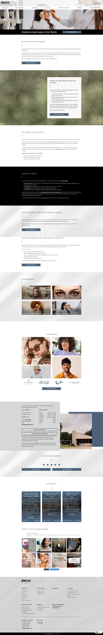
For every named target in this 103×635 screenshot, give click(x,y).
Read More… (31, 517)
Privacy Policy (25, 597)
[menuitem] (5, 8)
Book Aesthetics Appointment (40, 433)
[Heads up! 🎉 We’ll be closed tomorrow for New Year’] (74, 560)
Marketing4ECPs (49, 633)
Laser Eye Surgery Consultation (28, 613)
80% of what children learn (53, 141)
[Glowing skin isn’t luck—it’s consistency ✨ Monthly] (59, 545)
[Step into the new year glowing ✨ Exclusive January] (44, 560)
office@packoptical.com (27, 424)
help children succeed (63, 104)
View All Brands (51, 388)
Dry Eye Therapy (40, 590)
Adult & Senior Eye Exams (73, 590)
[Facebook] (37, 622)
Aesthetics (34, 7)
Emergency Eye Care (26, 608)
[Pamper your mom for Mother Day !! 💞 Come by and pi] (29, 545)
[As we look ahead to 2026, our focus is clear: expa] (59, 560)
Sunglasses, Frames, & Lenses (43, 607)
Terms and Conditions (26, 600)
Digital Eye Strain (25, 607)
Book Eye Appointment (40, 429)
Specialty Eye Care (64, 7)
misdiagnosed (59, 149)
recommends (70, 89)
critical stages (64, 180)
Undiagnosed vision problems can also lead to (32, 153)
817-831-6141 (97, 4)
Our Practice (24, 590)
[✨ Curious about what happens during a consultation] (74, 545)
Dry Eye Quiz (39, 594)
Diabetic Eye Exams (72, 597)
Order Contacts (40, 608)
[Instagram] (39, 622)
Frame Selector (40, 610)
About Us (4, 7)
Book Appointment (95, 7)
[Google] (41, 622)
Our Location (24, 594)
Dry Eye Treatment (41, 592)
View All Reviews (66, 469)
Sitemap (23, 598)
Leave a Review (36, 469)
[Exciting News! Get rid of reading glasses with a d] (44, 545)
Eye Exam (47, 7)
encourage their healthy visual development (51, 192)
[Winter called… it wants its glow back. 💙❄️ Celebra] (29, 560)
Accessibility (24, 595)
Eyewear (79, 7)
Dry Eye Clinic (19, 7)
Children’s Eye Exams (72, 592)
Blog (23, 592)
